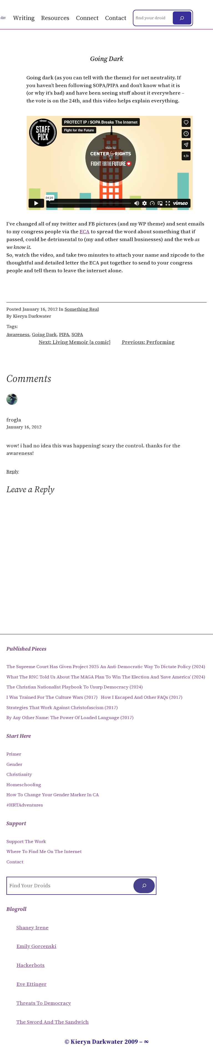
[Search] (182, 18)
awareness (17, 334)
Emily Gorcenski (36, 946)
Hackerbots (30, 965)
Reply (12, 471)
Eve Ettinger (31, 984)
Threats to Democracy (43, 1002)
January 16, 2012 (24, 427)
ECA (85, 231)
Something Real (82, 309)
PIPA (64, 334)
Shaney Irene (32, 927)
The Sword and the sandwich (52, 1021)
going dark (44, 334)
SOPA (77, 334)
